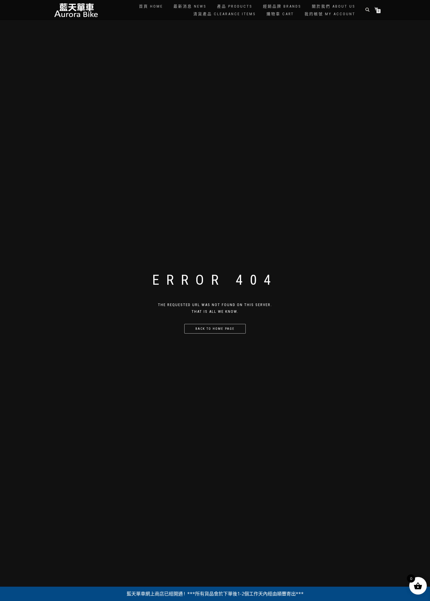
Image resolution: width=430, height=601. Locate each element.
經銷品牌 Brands (282, 6)
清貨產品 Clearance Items (224, 14)
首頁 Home (151, 6)
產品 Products (234, 6)
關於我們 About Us (333, 6)
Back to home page (215, 329)
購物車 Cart (280, 14)
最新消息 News (190, 6)
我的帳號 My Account (330, 14)
